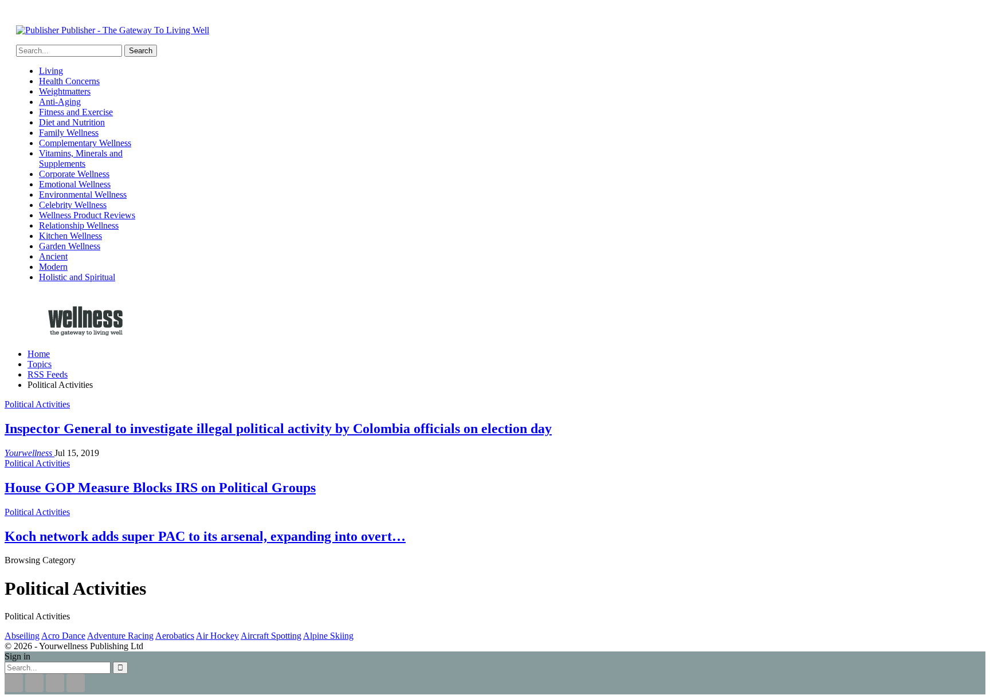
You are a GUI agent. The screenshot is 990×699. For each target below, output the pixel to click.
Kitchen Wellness (70, 236)
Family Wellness (69, 133)
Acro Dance (63, 636)
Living (51, 71)
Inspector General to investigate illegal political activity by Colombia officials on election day (278, 428)
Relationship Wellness (79, 225)
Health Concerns (69, 81)
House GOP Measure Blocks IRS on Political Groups (160, 487)
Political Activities (37, 404)
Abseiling (22, 636)
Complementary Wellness (85, 143)
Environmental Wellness (83, 194)
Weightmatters (65, 91)
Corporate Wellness (74, 174)
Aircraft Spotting (271, 636)
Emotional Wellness (75, 184)
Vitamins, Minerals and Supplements (81, 158)
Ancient (53, 256)
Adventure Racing (120, 636)
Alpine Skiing (328, 636)
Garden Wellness (69, 246)
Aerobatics (174, 636)
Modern (53, 267)
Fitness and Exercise (76, 112)
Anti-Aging (60, 102)
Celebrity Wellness (73, 205)
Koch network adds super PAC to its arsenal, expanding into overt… (205, 536)
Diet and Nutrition (72, 122)
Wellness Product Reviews (87, 215)
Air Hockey (217, 636)
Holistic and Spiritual (77, 277)
